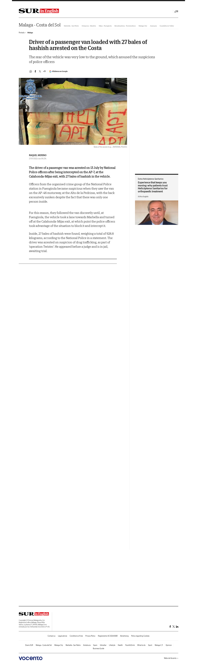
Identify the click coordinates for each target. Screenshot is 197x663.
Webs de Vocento (170, 658)
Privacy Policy (90, 636)
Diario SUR (29, 645)
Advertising (124, 636)
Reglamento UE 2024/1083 (108, 636)
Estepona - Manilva (89, 26)
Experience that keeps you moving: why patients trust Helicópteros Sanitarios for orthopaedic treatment (153, 187)
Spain (95, 645)
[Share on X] (40, 71)
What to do (141, 645)
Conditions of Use (76, 636)
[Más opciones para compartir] (44, 71)
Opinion (169, 645)
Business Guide (98, 648)
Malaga (30, 33)
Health (120, 645)
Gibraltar (103, 645)
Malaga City (143, 26)
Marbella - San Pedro (71, 26)
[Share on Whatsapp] (30, 71)
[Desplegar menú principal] (176, 11)
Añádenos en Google (59, 71)
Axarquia (153, 26)
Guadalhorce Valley (167, 26)
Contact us (51, 636)
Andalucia (87, 645)
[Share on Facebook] (35, 71)
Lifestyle (112, 645)
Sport (150, 645)
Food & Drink (130, 645)
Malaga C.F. (159, 645)
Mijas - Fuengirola (105, 26)
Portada (22, 33)
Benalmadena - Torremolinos (125, 26)
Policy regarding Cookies (140, 636)
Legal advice (62, 636)
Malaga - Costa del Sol (39, 25)
